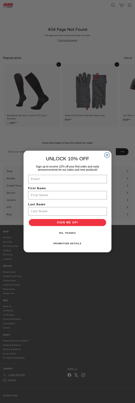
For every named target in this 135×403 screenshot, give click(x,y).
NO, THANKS (67, 233)
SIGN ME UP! (67, 222)
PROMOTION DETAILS (67, 243)
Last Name (37, 204)
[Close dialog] (107, 155)
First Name (37, 188)
